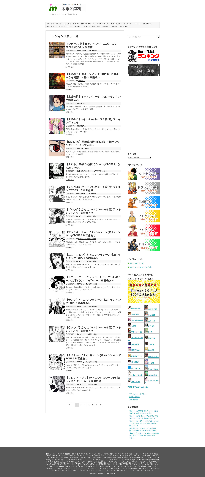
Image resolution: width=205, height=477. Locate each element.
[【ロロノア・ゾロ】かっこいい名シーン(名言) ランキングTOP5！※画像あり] (57, 384)
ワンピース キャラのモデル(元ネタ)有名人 (116, 459)
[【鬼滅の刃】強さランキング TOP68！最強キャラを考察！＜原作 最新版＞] (57, 81)
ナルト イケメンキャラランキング (86, 466)
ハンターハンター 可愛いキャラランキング (133, 461)
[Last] (101, 405)
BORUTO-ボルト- (86, 171)
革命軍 (126, 457)
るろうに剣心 (123, 26)
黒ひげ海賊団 (74, 457)
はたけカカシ (78, 468)
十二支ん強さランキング (81, 463)
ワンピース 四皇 (53, 457)
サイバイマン (149, 470)
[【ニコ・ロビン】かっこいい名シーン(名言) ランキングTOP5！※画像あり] (57, 261)
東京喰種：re (147, 23)
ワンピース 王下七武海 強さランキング (71, 456)
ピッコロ (131, 470)
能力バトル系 (135, 308)
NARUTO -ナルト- (103, 23)
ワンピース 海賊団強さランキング (108, 454)
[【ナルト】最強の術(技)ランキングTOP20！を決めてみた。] (57, 171)
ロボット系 (135, 344)
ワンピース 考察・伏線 (88, 50)
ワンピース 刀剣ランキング (115, 456)
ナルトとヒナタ (50, 468)
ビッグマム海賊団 (86, 457)
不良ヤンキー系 (136, 332)
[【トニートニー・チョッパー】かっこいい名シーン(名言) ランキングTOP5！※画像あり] (57, 284)
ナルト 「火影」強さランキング (130, 465)
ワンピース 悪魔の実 (132, 456)
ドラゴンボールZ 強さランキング (110, 468)
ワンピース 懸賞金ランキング (67, 454)
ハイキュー (86, 26)
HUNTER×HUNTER (87, 23)
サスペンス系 (152, 309)
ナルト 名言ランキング (125, 466)
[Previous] (73, 405)
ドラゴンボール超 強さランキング (133, 468)
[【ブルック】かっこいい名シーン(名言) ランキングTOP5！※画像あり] (57, 216)
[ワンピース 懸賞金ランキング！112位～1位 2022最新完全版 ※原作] (57, 50)
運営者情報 (133, 399)
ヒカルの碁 (113, 26)
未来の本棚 (99, 473)
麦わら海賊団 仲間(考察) (73, 459)
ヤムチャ (139, 470)
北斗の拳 (105, 26)
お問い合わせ (134, 397)
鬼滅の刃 (76, 23)
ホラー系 (151, 326)
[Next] (97, 405)
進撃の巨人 (50, 26)
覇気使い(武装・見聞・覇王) (150, 456)
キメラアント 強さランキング (147, 463)
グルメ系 (151, 350)
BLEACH (78, 26)
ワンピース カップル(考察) (92, 459)
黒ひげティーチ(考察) (136, 457)
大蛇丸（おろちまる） (65, 468)
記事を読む (70, 67)
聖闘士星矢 (96, 26)
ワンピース (67, 23)
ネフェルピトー (63, 465)
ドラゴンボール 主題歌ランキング (115, 470)
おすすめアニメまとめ (54, 23)
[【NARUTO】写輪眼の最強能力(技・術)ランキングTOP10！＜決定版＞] (57, 148)
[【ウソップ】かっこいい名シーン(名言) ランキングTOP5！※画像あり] (57, 334)
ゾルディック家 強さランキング (101, 463)
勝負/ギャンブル (153, 357)
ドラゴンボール (116, 23)
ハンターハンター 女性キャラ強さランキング (103, 461)
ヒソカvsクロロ (51, 465)
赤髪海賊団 (64, 457)
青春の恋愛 (135, 314)
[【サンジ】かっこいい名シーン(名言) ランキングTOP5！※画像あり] (57, 306)
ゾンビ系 (151, 344)
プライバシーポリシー (137, 394)
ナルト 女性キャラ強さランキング (106, 465)
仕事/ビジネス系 (136, 375)
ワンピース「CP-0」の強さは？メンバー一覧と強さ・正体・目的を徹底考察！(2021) (144, 423)
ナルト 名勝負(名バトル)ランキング (146, 466)
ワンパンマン (127, 23)
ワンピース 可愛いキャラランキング (133, 454)
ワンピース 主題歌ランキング (95, 456)
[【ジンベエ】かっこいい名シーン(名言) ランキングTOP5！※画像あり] (57, 194)
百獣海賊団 (97, 457)
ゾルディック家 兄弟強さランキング (124, 463)
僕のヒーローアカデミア (64, 26)
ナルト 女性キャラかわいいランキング (62, 466)
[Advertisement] (144, 114)
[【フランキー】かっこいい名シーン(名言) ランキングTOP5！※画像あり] (57, 239)
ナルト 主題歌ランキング (108, 466)
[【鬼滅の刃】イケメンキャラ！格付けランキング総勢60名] (57, 103)
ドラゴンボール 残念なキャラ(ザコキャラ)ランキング (86, 470)
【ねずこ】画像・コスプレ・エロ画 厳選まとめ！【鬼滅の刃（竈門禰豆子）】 (144, 435)
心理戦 (133, 326)
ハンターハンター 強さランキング (76, 461)
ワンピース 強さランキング (87, 454)
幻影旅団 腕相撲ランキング (62, 463)
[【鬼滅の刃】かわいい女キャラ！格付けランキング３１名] (57, 126)
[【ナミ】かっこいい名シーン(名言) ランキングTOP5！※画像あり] (57, 362)
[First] (69, 405)
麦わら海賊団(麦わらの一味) (112, 457)
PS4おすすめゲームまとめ (138, 387)
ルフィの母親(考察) (58, 459)
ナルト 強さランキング (87, 465)
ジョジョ (138, 23)
